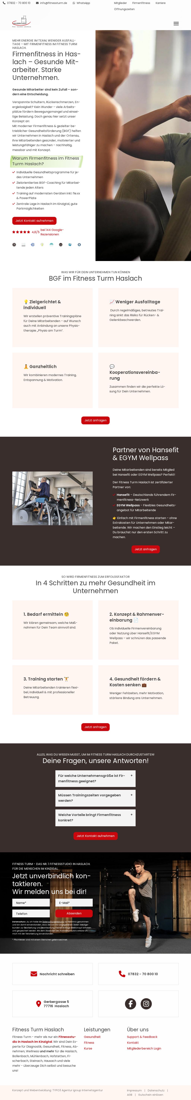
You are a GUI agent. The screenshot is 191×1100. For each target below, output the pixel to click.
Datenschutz (156, 1090)
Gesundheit (92, 1037)
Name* (21, 903)
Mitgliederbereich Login (144, 1048)
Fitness (89, 1043)
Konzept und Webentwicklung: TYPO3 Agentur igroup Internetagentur (57, 1090)
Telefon (21, 914)
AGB (129, 1095)
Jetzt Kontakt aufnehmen (34, 221)
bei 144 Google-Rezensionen (52, 232)
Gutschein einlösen (150, 1095)
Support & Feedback (142, 1037)
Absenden (74, 913)
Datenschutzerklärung (53, 921)
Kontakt (133, 1043)
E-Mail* (64, 903)
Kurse (88, 1048)
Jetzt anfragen (95, 420)
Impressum (134, 1090)
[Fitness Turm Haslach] (21, 21)
